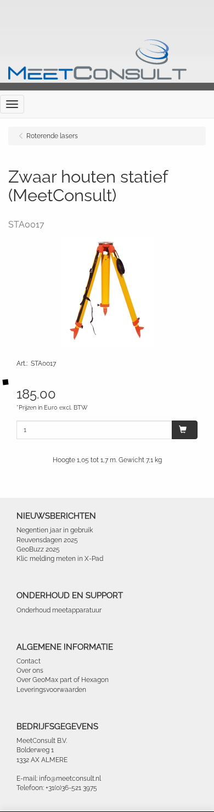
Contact (28, 661)
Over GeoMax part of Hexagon (62, 680)
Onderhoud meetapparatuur (59, 610)
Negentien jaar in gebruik (54, 530)
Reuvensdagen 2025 (47, 540)
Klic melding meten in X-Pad (59, 559)
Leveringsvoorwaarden (51, 690)
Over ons (29, 670)
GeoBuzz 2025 (38, 549)
